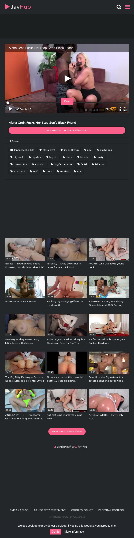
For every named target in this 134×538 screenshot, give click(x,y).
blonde (84, 157)
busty (99, 157)
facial (83, 164)
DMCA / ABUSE (18, 510)
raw (79, 171)
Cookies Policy (82, 510)
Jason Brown (71, 149)
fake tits (99, 164)
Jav (21, 6)
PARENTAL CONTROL (111, 510)
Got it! (55, 531)
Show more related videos (67, 431)
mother (64, 171)
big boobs (105, 149)
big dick (36, 157)
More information (74, 531)
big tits (53, 157)
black (68, 157)
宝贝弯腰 (82, 446)
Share (15, 141)
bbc (89, 149)
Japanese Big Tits (23, 149)
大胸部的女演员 (65, 446)
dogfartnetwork (62, 164)
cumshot (40, 164)
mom (48, 171)
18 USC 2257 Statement (50, 510)
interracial (19, 171)
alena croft (48, 149)
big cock (18, 157)
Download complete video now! (68, 130)
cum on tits (20, 164)
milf (35, 171)
